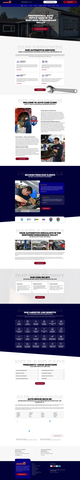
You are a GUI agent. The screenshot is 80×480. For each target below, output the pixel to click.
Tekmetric (55, 470)
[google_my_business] (21, 455)
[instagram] (17, 455)
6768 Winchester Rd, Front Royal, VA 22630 (22, 453)
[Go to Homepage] (21, 462)
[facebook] (15, 455)
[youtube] (18, 455)
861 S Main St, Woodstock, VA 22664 (46, 453)
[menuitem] (22, 5)
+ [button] (17, 421)
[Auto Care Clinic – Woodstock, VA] (29, 431)
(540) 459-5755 (44, 451)
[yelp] (19, 455)
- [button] (17, 422)
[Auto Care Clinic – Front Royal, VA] (49, 421)
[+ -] (39, 427)
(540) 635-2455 (18, 451)
